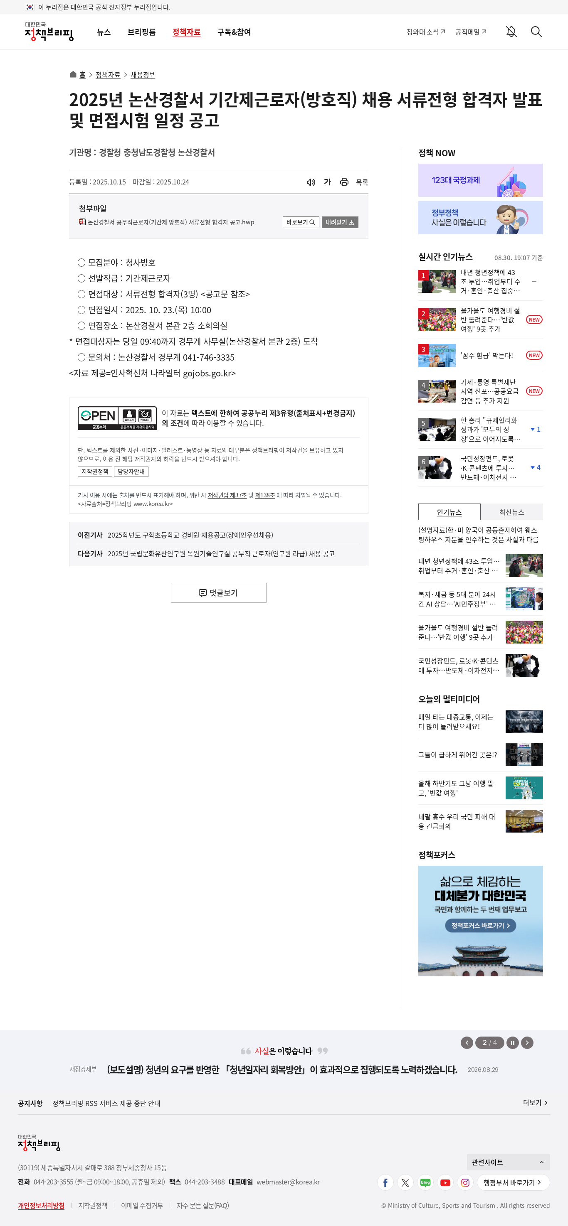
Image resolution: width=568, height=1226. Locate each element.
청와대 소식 (423, 31)
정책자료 (187, 31)
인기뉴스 (449, 512)
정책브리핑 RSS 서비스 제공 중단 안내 (106, 1103)
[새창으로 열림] (344, 182)
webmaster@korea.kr (288, 1182)
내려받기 (336, 222)
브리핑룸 (142, 31)
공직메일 (467, 31)
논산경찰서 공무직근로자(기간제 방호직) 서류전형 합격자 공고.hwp (171, 222)
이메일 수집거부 (142, 1205)
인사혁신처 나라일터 (145, 373)
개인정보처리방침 (41, 1205)
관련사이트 (487, 1162)
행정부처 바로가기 (509, 1182)
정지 (512, 1043)
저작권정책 (95, 471)
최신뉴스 (511, 512)
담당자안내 (131, 471)
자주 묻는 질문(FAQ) (203, 1205)
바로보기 (297, 222)
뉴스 (104, 31)
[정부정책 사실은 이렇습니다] (480, 217)
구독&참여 (234, 31)
